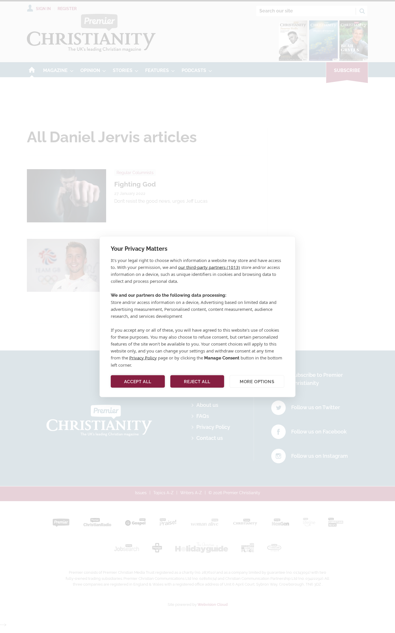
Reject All (197, 381)
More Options (257, 381)
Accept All (138, 381)
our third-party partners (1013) (209, 267)
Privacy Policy (143, 357)
